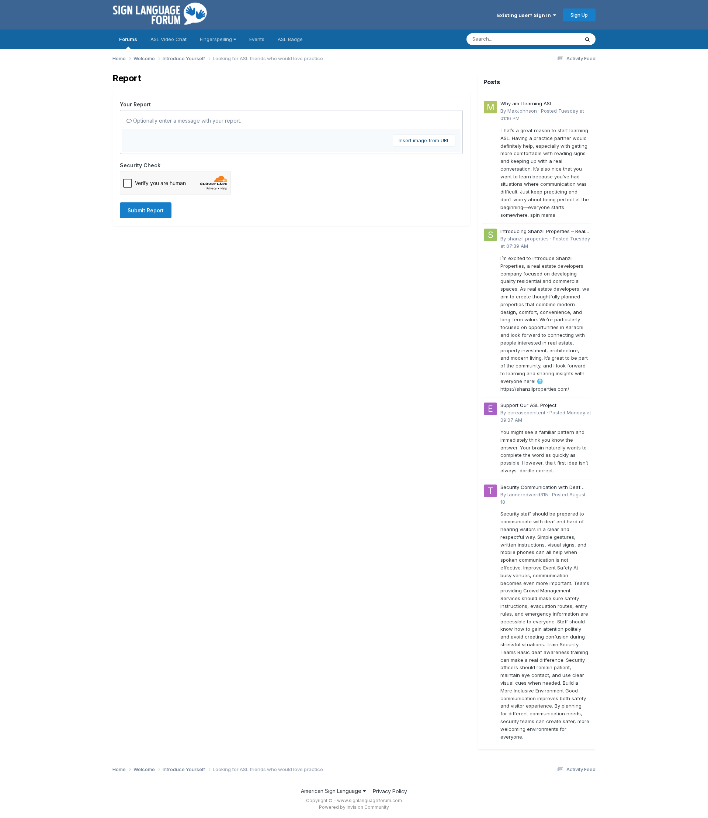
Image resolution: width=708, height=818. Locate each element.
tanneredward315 (527, 494)
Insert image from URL (424, 140)
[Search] (587, 39)
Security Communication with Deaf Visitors (540, 487)
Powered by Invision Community (354, 807)
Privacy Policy (390, 791)
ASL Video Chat (168, 39)
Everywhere (556, 39)
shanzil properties (528, 239)
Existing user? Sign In (525, 15)
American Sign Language (332, 791)
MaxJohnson (522, 111)
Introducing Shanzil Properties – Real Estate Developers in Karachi (542, 231)
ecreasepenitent (526, 412)
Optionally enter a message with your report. (186, 120)
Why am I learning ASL (526, 103)
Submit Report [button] (146, 210)
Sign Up (579, 15)
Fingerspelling (216, 39)
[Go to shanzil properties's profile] (490, 235)
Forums (128, 39)
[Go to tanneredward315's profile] (490, 491)
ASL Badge (290, 39)
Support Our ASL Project (528, 405)
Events (256, 39)
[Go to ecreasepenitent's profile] (490, 409)
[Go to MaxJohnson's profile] (490, 107)
